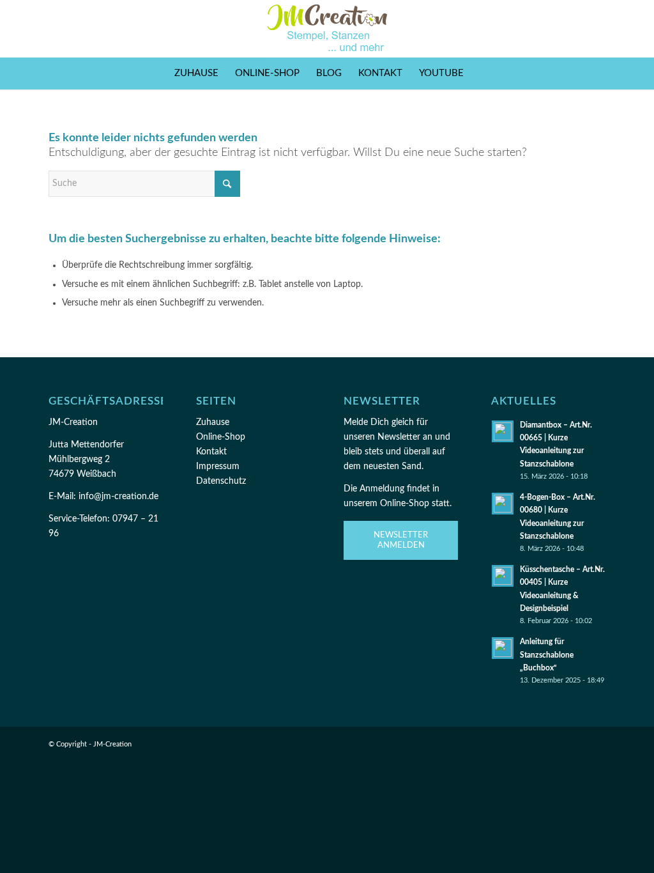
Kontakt (211, 451)
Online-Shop (220, 437)
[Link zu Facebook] (538, 28)
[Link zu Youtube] (595, 28)
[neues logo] (327, 29)
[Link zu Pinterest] (576, 28)
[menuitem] (196, 73)
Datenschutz (221, 481)
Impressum (218, 466)
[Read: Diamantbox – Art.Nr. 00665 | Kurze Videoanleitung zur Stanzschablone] (502, 431)
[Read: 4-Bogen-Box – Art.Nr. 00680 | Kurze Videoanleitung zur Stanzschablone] (502, 503)
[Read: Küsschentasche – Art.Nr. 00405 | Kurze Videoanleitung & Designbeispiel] (502, 575)
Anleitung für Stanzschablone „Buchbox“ (547, 654)
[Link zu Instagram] (557, 28)
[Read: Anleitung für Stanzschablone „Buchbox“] (502, 648)
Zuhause (212, 422)
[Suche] (480, 73)
